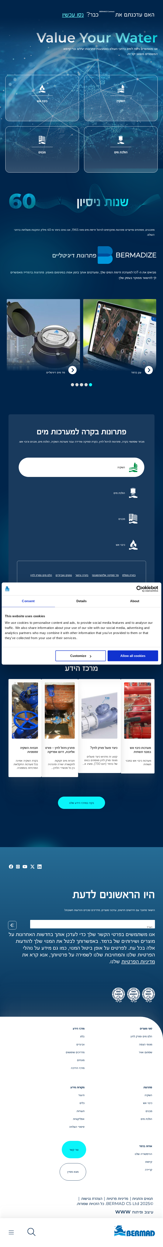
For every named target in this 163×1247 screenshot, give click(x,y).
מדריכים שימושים (75, 1052)
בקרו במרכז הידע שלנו (81, 803)
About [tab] (134, 601)
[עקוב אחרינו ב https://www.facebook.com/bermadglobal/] (11, 866)
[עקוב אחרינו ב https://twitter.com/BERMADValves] (32, 866)
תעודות (80, 1111)
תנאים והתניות (142, 1198)
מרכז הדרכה (77, 1068)
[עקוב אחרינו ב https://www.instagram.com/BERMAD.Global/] (17, 866)
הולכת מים (146, 1119)
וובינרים (80, 1044)
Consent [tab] (28, 601)
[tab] (82, 467)
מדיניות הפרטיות (138, 961)
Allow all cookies (132, 656)
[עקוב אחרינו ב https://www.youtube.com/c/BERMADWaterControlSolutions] (24, 866)
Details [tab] (81, 601)
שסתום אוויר (145, 1052)
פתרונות (147, 1087)
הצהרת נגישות (91, 1198)
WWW (123, 1212)
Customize (78, 656)
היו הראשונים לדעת (114, 894)
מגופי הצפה (145, 1044)
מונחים (80, 1060)
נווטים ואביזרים (64, 575)
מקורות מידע (77, 1087)
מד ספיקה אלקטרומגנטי (105, 575)
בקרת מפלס (129, 575)
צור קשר (74, 1149)
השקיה (148, 1095)
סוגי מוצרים (146, 1028)
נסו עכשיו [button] (73, 14)
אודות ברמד (145, 1146)
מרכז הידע (78, 1028)
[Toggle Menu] (11, 1233)
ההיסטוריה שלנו (143, 1154)
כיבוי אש (147, 1103)
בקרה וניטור (81, 575)
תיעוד (81, 1095)
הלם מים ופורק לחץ (41, 575)
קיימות (148, 1162)
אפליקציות (78, 1119)
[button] (90, 384)
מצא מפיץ (73, 1172)
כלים (82, 1103)
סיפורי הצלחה (76, 1127)
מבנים (149, 1111)
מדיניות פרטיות (117, 1198)
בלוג (82, 1036)
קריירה (148, 1169)
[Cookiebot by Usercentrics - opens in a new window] (139, 589)
